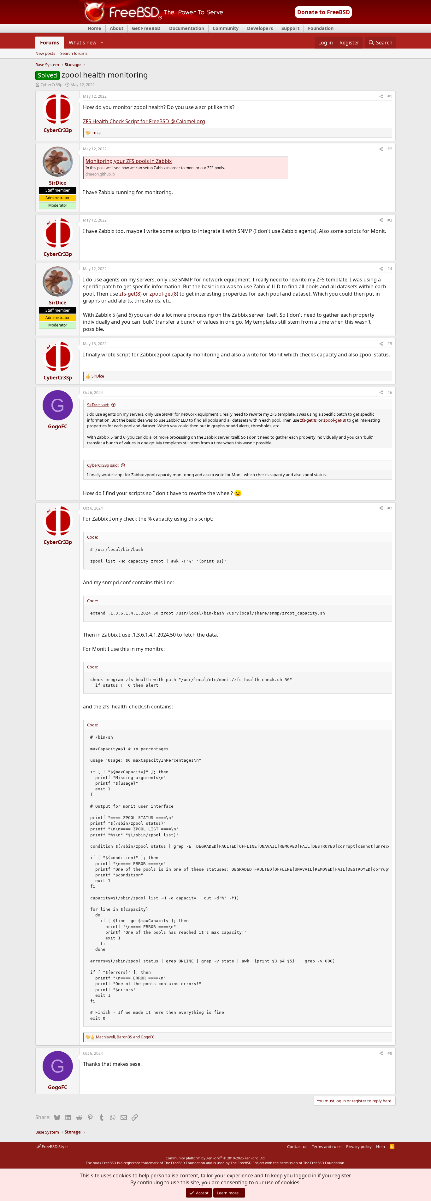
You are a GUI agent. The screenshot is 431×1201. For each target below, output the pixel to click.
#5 (389, 343)
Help (380, 1146)
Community (226, 28)
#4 (389, 268)
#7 (389, 508)
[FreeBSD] (151, 21)
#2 (389, 149)
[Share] (381, 96)
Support (290, 28)
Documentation (186, 28)
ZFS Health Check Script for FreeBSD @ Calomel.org (144, 121)
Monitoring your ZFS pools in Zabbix (129, 161)
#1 (389, 96)
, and (125, 1037)
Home (94, 28)
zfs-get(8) (130, 293)
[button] (101, 43)
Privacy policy (359, 1146)
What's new (83, 42)
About (116, 28)
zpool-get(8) (164, 293)
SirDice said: (98, 404)
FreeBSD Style (54, 1146)
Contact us (297, 1146)
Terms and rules (326, 1146)
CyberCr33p (51, 84)
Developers (260, 28)
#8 (389, 1053)
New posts (45, 53)
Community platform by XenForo (216, 1158)
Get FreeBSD (146, 28)
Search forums (73, 53)
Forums (49, 42)
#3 (389, 220)
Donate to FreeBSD (323, 12)
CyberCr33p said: (103, 465)
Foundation (321, 28)
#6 (389, 392)
